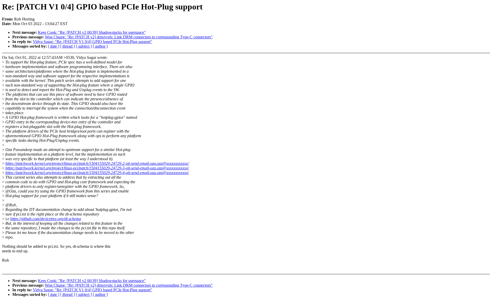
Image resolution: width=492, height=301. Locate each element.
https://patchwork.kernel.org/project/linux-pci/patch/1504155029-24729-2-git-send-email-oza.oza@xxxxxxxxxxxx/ (97, 163)
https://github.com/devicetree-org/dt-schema (45, 219)
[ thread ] (67, 46)
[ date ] (53, 46)
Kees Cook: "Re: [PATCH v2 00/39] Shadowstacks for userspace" (92, 32)
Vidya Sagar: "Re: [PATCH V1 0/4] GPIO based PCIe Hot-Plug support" (92, 41)
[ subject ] (84, 46)
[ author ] (100, 46)
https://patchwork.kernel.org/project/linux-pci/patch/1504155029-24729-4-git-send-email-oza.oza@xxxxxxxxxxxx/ (97, 172)
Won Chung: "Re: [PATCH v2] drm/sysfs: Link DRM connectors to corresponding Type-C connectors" (129, 37)
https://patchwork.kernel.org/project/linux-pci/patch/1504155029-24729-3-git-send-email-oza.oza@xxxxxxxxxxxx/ (97, 168)
